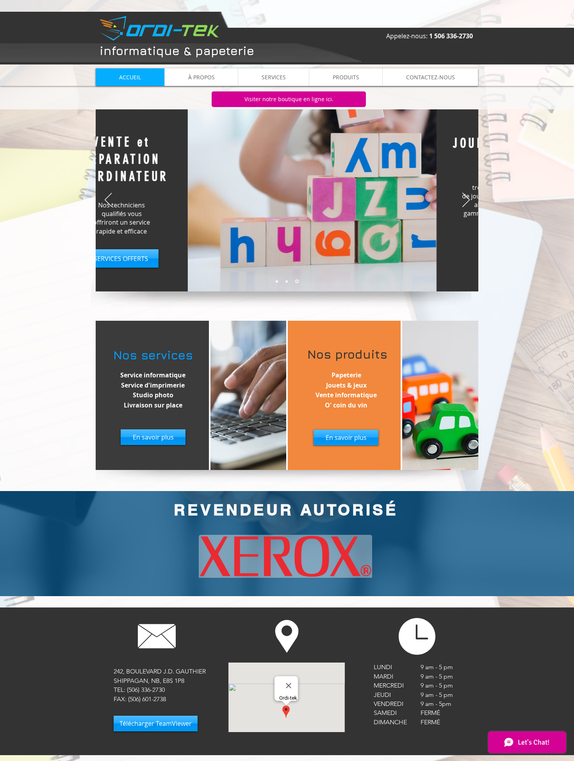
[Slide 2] (277, 281)
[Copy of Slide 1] (297, 281)
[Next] (466, 200)
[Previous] (108, 200)
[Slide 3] (286, 281)
